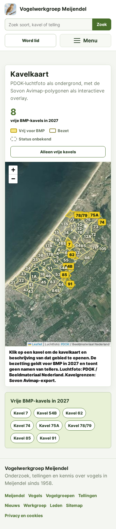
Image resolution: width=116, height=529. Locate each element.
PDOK (65, 344)
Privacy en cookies (24, 515)
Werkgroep (34, 505)
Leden (56, 505)
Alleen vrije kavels (58, 151)
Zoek (102, 24)
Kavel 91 (48, 438)
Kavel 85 (22, 438)
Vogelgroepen (60, 495)
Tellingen (87, 495)
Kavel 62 (74, 413)
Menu (90, 41)
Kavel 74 (22, 425)
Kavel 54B (47, 413)
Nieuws (12, 505)
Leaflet (36, 344)
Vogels (35, 495)
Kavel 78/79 (80, 425)
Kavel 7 (21, 413)
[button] (26, 276)
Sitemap (74, 505)
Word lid (30, 40)
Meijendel (15, 495)
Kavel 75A (49, 425)
